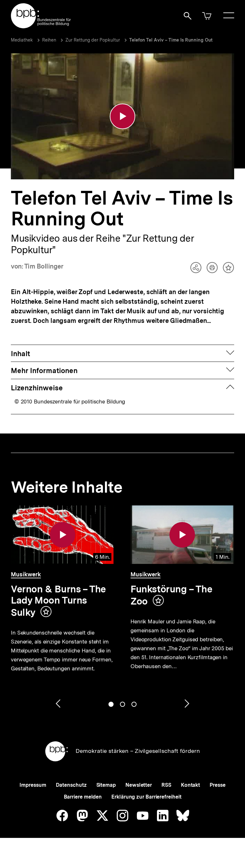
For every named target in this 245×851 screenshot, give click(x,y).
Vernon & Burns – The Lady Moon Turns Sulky (58, 600)
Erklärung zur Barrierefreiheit (146, 797)
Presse (217, 785)
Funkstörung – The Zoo (171, 595)
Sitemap (106, 785)
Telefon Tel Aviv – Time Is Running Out (170, 40)
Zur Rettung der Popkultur (92, 40)
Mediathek (22, 40)
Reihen (49, 40)
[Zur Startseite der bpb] (41, 26)
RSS (166, 785)
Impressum (32, 785)
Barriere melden (83, 797)
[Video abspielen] (122, 116)
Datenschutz (71, 785)
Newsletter (138, 785)
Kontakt (190, 785)
